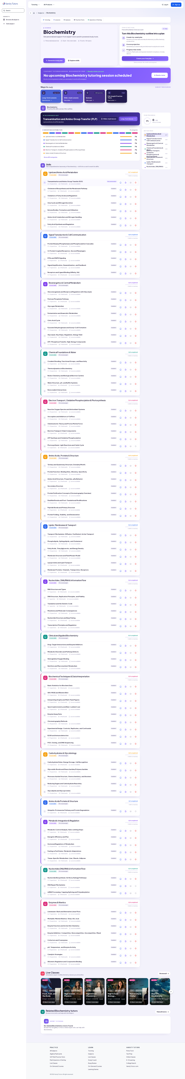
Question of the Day (95, 20)
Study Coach (92, 1060)
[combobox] (14, 10)
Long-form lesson (127, 119)
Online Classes (131, 1057)
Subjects (41, 13)
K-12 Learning (130, 1060)
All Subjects (53, 1051)
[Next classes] (171, 991)
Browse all (163, 973)
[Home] (34, 13)
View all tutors (162, 1012)
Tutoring (34, 5)
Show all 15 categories (50, 157)
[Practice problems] (135, 182)
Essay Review (92, 1063)
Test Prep (129, 1054)
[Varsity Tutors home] (10, 4)
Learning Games (93, 1069)
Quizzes (67, 20)
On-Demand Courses (57, 1066)
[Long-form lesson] (120, 182)
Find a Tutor (130, 1051)
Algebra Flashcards (56, 1054)
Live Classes (53, 1063)
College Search (131, 1063)
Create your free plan (144, 58)
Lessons (57, 20)
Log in (166, 5)
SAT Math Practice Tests (57, 1057)
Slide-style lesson (109, 119)
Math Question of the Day (58, 1060)
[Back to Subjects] (31, 13)
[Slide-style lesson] (125, 182)
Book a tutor (160, 75)
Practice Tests (79, 20)
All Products (48, 5)
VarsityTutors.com (132, 1066)
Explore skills (74, 60)
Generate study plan (55, 60)
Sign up (177, 5)
